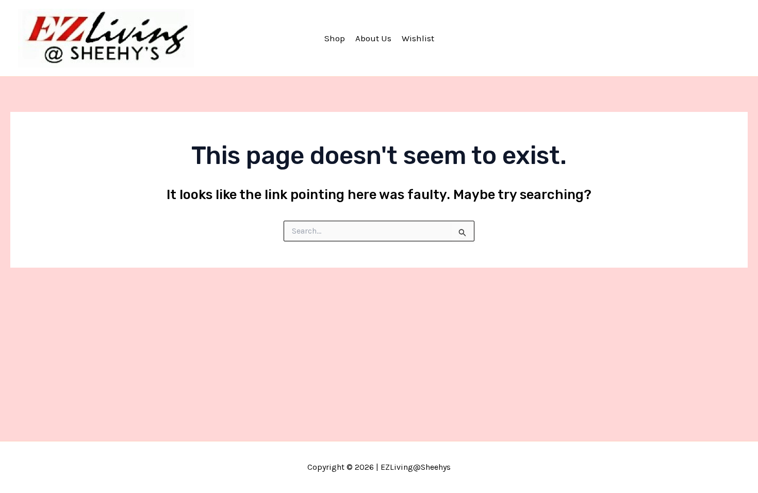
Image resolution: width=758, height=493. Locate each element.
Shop (334, 38)
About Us (373, 38)
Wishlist (418, 38)
